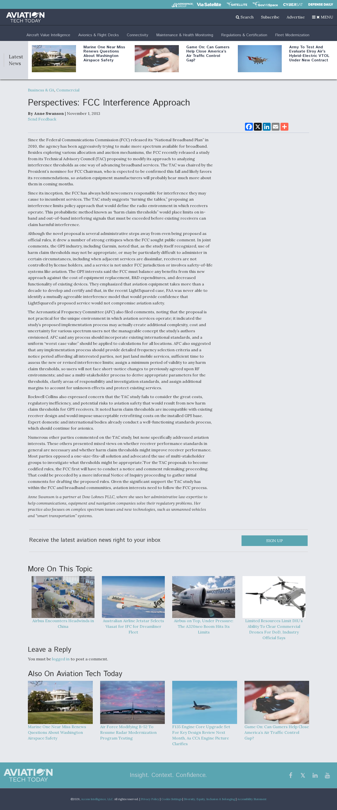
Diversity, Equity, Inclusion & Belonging (209, 799)
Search (247, 17)
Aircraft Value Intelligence (48, 35)
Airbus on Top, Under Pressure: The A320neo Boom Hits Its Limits (203, 626)
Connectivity (137, 35)
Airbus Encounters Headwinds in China (63, 623)
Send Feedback (42, 119)
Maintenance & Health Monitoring (184, 35)
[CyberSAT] (293, 4)
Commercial (67, 90)
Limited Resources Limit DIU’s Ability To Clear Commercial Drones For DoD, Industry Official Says (274, 629)
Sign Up (274, 540)
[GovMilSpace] (265, 4)
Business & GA (41, 90)
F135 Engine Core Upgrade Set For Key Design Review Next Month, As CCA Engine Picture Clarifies (201, 735)
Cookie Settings (171, 799)
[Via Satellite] (209, 4)
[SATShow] (237, 4)
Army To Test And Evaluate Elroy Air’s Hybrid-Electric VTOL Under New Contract (309, 53)
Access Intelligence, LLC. (97, 799)
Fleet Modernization (292, 35)
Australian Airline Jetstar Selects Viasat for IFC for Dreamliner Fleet (133, 626)
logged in (61, 658)
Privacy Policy (150, 799)
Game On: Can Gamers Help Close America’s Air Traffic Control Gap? (207, 53)
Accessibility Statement (251, 799)
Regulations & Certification (244, 35)
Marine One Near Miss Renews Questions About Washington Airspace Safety (104, 53)
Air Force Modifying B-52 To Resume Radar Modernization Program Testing (128, 732)
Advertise (296, 17)
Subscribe (270, 17)
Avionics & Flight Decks (98, 35)
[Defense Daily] (320, 4)
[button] (322, 17)
